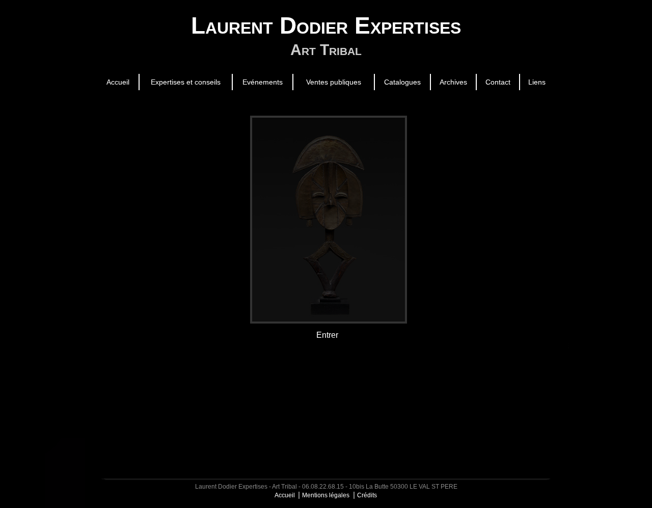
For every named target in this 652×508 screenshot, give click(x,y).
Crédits (367, 495)
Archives (453, 82)
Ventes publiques (333, 82)
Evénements (262, 82)
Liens (537, 82)
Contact (497, 82)
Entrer (327, 335)
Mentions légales (325, 495)
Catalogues (402, 82)
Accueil (117, 82)
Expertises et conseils (186, 82)
